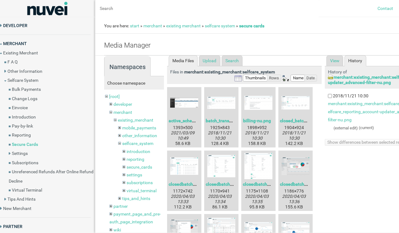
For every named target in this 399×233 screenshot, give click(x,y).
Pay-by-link (22, 125)
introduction (138, 151)
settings (134, 174)
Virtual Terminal (27, 190)
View (334, 60)
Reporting (21, 135)
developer (122, 104)
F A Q (12, 61)
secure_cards (139, 167)
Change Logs (24, 98)
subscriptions (140, 182)
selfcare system (220, 25)
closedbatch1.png (186, 184)
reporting (135, 159)
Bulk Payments (26, 89)
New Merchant (17, 208)
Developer (15, 25)
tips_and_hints (136, 198)
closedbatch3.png (260, 184)
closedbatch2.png (223, 184)
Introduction (24, 116)
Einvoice (20, 107)
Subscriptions (25, 162)
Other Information (24, 71)
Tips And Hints (21, 199)
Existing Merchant (20, 52)
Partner (12, 226)
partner (120, 206)
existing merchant (183, 25)
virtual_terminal (141, 190)
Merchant (15, 43)
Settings (20, 153)
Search (232, 60)
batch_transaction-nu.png (231, 120)
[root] (114, 96)
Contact (385, 8)
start (134, 25)
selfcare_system (137, 143)
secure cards (251, 25)
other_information (139, 135)
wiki (117, 229)
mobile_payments (139, 127)
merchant (152, 25)
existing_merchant (135, 120)
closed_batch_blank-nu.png (307, 120)
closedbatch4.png (297, 184)
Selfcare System (22, 80)
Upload (209, 60)
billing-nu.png (257, 120)
